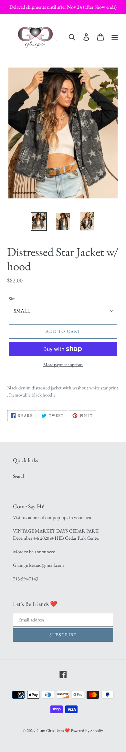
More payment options (63, 364)
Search (19, 476)
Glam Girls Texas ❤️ (53, 730)
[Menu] (115, 36)
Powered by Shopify (87, 730)
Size (12, 299)
